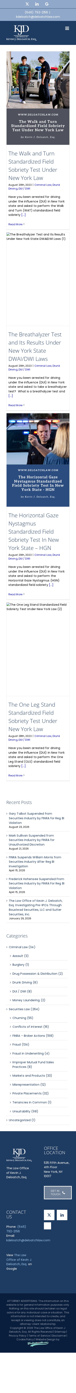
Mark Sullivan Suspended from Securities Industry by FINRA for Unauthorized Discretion (31, 840)
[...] (23, 215)
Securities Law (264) (24, 1009)
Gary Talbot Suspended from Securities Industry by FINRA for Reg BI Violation (36, 818)
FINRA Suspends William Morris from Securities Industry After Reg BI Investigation (35, 861)
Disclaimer (59, 1335)
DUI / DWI (24, 188)
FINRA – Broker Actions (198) (33, 1036)
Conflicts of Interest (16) (30, 1027)
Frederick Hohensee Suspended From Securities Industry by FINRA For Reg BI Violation (36, 883)
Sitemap (60, 1331)
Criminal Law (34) (22, 947)
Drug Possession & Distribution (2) (37, 974)
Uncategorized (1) (22, 1120)
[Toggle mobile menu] (67, 28)
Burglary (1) (20, 965)
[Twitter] (49, 1215)
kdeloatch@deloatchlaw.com (38, 17)
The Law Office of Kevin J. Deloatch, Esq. (19, 1259)
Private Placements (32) (30, 1093)
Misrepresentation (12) (29, 1085)
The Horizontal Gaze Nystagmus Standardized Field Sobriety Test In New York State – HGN (33, 531)
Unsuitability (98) (25, 1111)
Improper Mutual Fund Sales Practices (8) (33, 1064)
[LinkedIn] (62, 1215)
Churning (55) (22, 1018)
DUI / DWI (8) (22, 991)
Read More (15, 224)
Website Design (46, 1339)
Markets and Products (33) (32, 1076)
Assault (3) (20, 956)
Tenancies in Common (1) (32, 1102)
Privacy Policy (17, 1335)
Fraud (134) (20, 1044)
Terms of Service (39, 1335)
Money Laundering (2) (28, 1000)
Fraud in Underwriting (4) (31, 1053)
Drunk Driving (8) (25, 982)
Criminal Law (43, 185)
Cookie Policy (25, 1339)
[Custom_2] (47, 1225)
